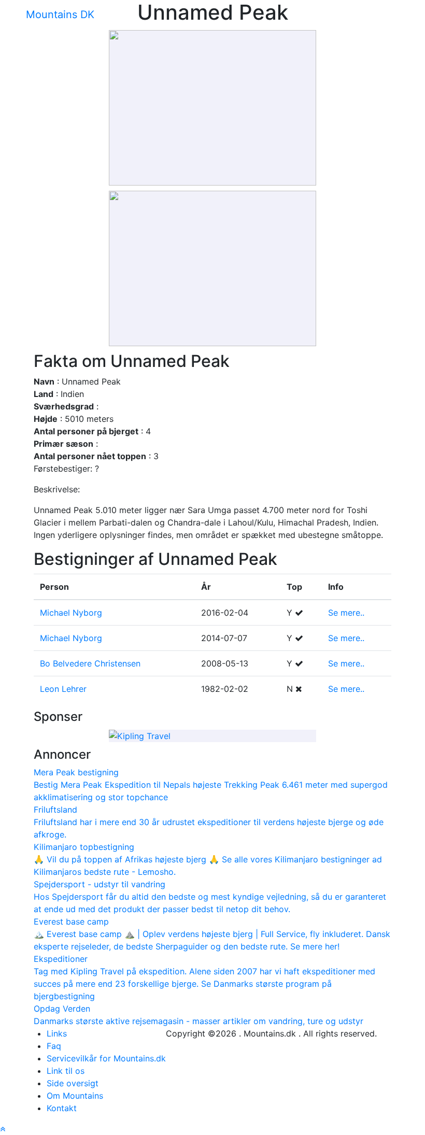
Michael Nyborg (71, 612)
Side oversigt (72, 1083)
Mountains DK (60, 14)
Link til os (65, 1071)
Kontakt (62, 1108)
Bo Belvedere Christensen (90, 663)
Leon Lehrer (63, 689)
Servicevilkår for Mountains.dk (106, 1058)
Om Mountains (75, 1095)
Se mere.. (346, 612)
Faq (54, 1046)
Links (57, 1033)
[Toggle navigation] (112, 18)
